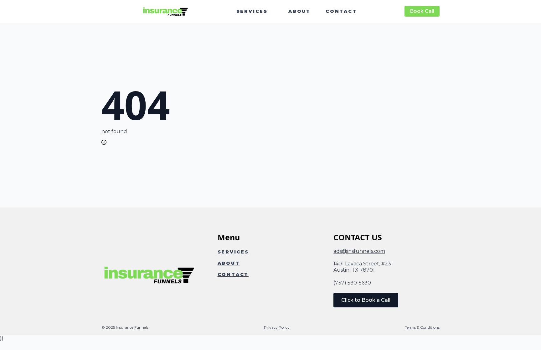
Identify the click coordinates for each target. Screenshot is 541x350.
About (299, 11)
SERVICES (233, 252)
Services (252, 11)
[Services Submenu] (274, 11)
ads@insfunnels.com (359, 251)
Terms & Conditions (422, 327)
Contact (341, 11)
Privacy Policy (277, 327)
